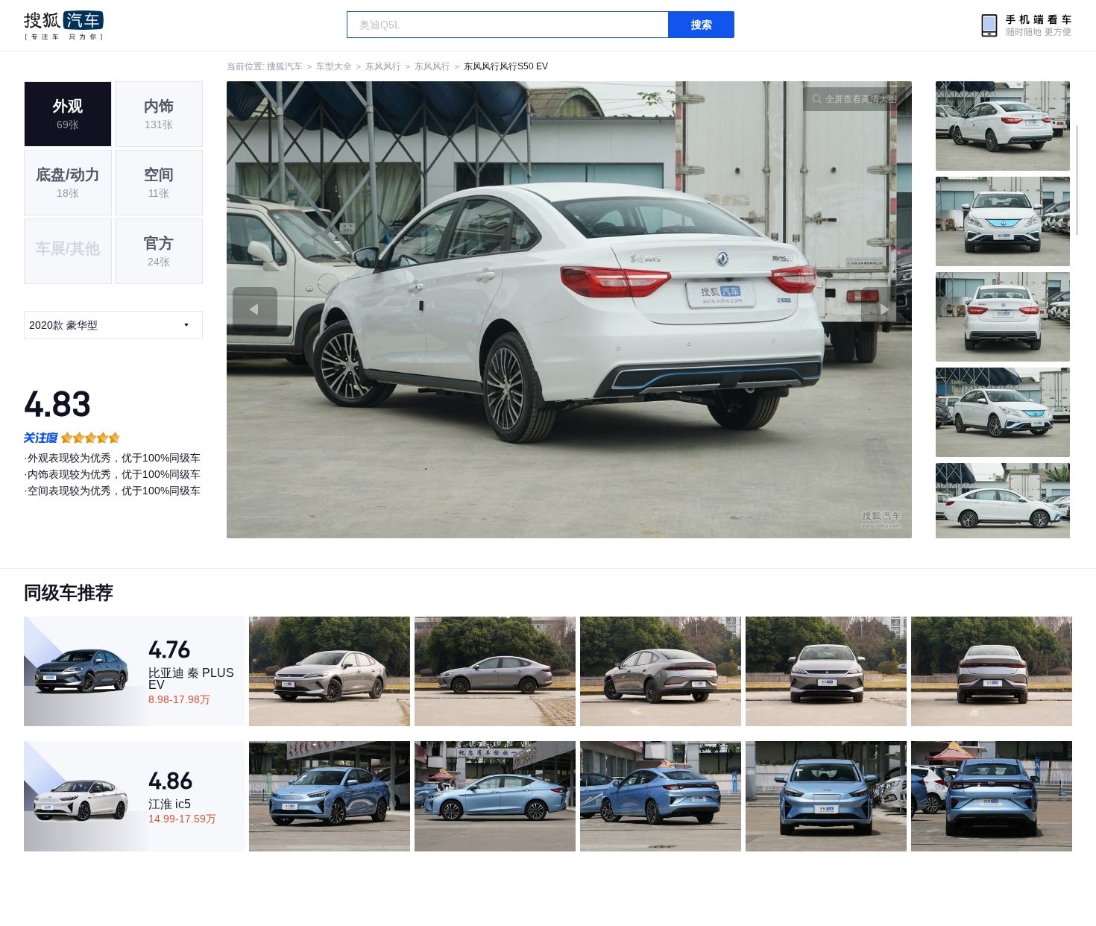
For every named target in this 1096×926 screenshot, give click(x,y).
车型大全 (334, 66)
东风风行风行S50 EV (506, 66)
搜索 (701, 25)
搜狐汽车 (64, 25)
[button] (398, 309)
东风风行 (383, 66)
